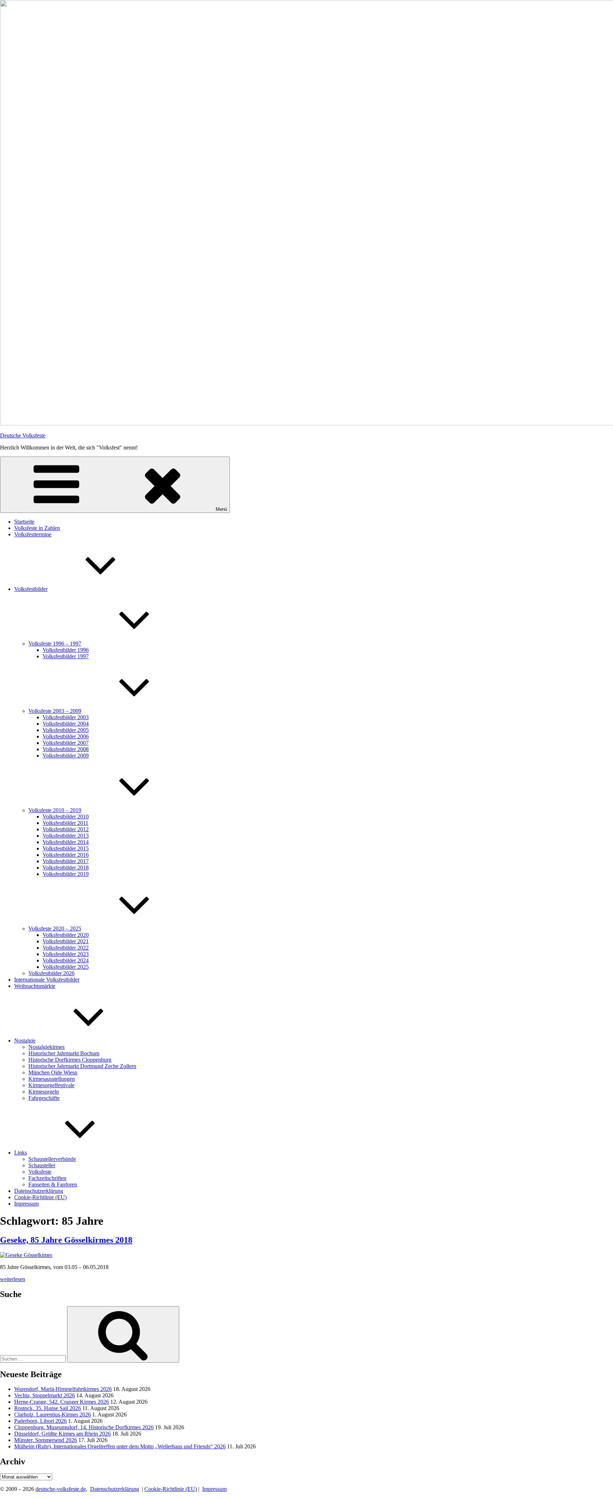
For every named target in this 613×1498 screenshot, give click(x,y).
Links (20, 1153)
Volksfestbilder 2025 (66, 967)
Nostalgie (24, 1041)
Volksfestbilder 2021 (66, 941)
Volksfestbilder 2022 (66, 948)
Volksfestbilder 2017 (66, 861)
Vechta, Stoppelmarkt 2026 (44, 1395)
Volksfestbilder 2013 (66, 836)
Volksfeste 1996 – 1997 (54, 644)
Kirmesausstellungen (51, 1079)
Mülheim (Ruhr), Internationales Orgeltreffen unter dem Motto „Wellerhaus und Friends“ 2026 (120, 1446)
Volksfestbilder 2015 (66, 848)
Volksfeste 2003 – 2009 (54, 711)
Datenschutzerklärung (38, 1191)
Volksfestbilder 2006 (66, 736)
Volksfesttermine (32, 534)
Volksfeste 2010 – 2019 (54, 810)
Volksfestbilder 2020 (66, 935)
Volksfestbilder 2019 (66, 874)
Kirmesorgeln (43, 1092)
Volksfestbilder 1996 (66, 650)
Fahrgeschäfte (44, 1098)
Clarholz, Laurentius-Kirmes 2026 (52, 1415)
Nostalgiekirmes (46, 1047)
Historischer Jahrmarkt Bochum (63, 1053)
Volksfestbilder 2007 (66, 743)
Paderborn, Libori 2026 (40, 1421)
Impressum (26, 1204)
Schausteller (41, 1165)
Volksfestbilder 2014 (66, 842)
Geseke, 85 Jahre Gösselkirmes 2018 (66, 1240)
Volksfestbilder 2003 (66, 717)
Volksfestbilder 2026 (51, 973)
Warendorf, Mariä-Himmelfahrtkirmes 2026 (63, 1389)
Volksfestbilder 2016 (66, 855)
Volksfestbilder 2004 (66, 724)
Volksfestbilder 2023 (66, 954)
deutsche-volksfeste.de (60, 1489)
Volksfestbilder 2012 (66, 829)
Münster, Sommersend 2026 (45, 1440)
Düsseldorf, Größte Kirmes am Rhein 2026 (62, 1434)
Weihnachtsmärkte (34, 986)
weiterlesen (12, 1279)
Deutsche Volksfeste (22, 435)
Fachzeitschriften (47, 1178)
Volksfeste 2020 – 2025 (54, 929)
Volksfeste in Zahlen (37, 528)
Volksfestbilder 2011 (65, 823)
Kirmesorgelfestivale (51, 1085)
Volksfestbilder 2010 (66, 817)
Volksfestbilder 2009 (66, 756)
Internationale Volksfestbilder (46, 980)
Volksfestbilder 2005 (66, 730)
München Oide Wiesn (52, 1072)
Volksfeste (39, 1172)
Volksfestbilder (31, 589)
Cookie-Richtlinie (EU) (40, 1197)
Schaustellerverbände (52, 1159)
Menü (221, 509)
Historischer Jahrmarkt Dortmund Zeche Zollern (82, 1066)
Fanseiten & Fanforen (52, 1184)
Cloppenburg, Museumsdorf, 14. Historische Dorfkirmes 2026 (84, 1427)
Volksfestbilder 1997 (66, 656)
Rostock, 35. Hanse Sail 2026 (47, 1408)
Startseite (24, 522)
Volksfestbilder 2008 (66, 749)
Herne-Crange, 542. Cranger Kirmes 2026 (61, 1402)
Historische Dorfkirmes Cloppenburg (69, 1060)
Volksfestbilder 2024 (66, 960)
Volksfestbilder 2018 (66, 868)
